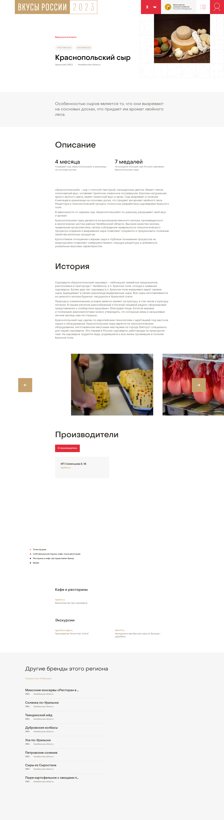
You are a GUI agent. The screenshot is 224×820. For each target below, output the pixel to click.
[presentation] (25, 385)
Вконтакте (154, 7)
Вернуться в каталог (66, 37)
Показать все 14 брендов (38, 679)
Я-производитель (67, 448)
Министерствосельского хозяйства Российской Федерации (172, 8)
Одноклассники (147, 7)
